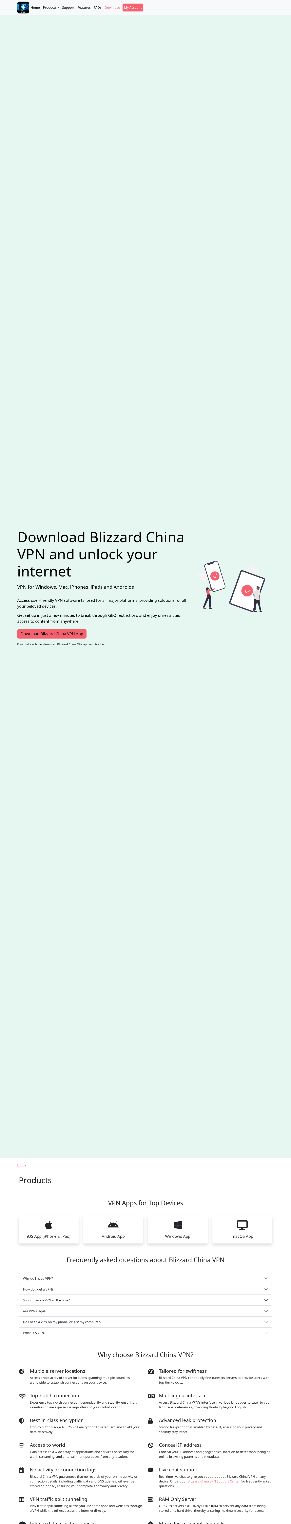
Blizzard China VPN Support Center (214, 1481)
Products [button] (50, 7)
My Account (133, 7)
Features (84, 7)
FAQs (98, 7)
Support (68, 7)
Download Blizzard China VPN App (52, 633)
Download (112, 7)
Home (35, 7)
